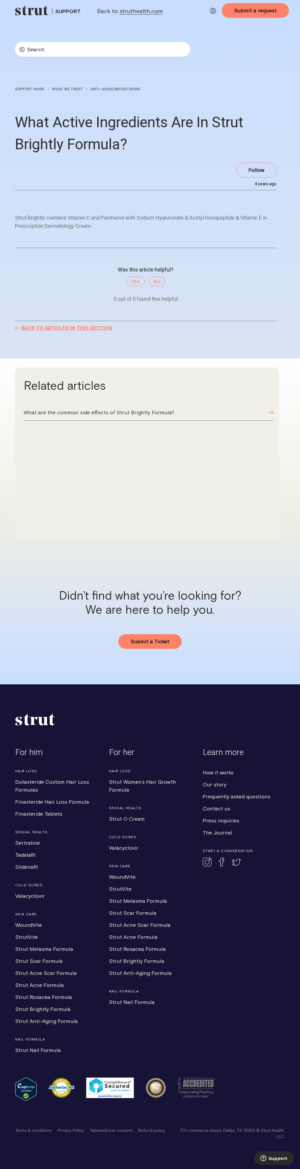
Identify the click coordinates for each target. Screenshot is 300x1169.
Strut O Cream (127, 819)
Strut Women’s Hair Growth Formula (142, 786)
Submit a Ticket (150, 641)
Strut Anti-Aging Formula (46, 1021)
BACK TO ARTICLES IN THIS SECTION (66, 328)
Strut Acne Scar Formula (46, 973)
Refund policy (151, 1130)
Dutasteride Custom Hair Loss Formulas (52, 786)
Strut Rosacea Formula (43, 997)
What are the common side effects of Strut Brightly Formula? (99, 412)
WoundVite (28, 925)
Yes (135, 281)
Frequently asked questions (236, 796)
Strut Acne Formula (39, 985)
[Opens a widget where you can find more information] (274, 1158)
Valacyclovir (30, 896)
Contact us (216, 808)
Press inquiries (221, 820)
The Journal (217, 832)
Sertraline (27, 843)
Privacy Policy (71, 1130)
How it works (218, 772)
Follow (256, 170)
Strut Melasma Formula (44, 949)
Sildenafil (26, 867)
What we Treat (67, 89)
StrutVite (26, 937)
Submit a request (255, 10)
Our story (214, 784)
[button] (213, 12)
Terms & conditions (33, 1130)
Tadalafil (25, 855)
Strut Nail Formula (38, 1050)
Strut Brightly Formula (43, 1009)
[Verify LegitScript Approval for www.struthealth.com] (26, 1099)
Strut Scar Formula (39, 961)
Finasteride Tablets (38, 814)
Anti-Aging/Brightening (116, 89)
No (157, 281)
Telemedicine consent (111, 1130)
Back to (130, 11)
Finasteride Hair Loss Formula (52, 802)
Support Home (29, 89)
